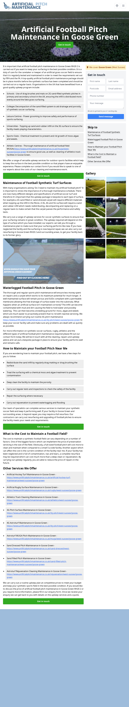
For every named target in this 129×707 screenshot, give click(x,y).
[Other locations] (117, 5)
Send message (106, 116)
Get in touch (64, 44)
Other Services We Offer (99, 161)
